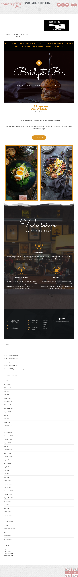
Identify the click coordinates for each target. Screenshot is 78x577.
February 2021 (8, 425)
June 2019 (6, 470)
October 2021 (8, 405)
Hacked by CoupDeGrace (11, 355)
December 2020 (8, 432)
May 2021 (6, 415)
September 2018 (8, 498)
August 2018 (7, 501)
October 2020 (8, 439)
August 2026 (7, 384)
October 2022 (8, 388)
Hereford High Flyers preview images (14, 369)
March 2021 (7, 422)
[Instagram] (63, 5)
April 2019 (6, 477)
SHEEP (6, 532)
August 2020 (7, 443)
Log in (5, 549)
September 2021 (8, 408)
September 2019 (8, 460)
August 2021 (7, 412)
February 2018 (8, 515)
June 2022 (6, 391)
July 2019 (6, 467)
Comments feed (8, 553)
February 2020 (8, 450)
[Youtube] (67, 5)
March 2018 (7, 511)
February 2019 (8, 484)
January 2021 (7, 429)
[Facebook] (59, 5)
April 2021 (6, 419)
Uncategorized (8, 539)
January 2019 (7, 487)
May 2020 (6, 446)
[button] (39, 9)
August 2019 (7, 463)
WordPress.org (8, 555)
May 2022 (6, 394)
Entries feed (7, 551)
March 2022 (7, 398)
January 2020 (7, 453)
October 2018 (8, 494)
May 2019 (6, 474)
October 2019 (8, 456)
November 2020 (8, 436)
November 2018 (8, 491)
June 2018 (6, 508)
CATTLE (6, 525)
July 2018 (6, 505)
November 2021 (8, 401)
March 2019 (7, 480)
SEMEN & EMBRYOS (9, 529)
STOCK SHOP (7, 536)
